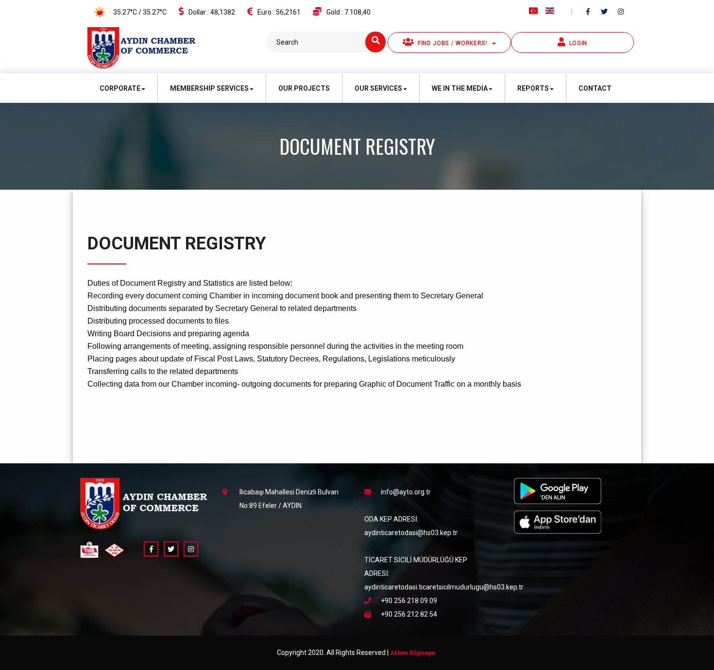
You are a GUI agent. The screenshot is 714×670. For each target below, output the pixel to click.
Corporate (120, 88)
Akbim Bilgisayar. (413, 653)
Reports (533, 88)
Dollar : (211, 12)
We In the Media (460, 88)
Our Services (378, 88)
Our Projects (304, 88)
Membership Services (209, 88)
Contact (595, 88)
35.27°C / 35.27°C (139, 12)
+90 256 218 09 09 (409, 601)
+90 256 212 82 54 (409, 614)
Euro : (279, 12)
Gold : (348, 12)
